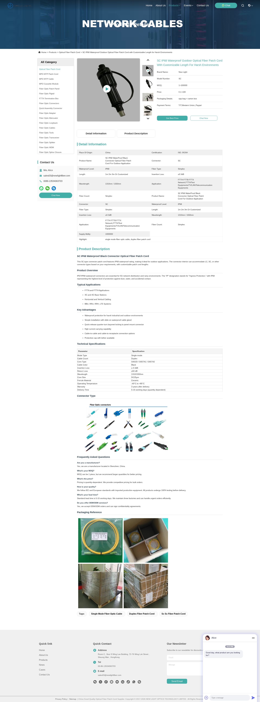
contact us (203, 5)
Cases (42, 670)
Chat (227, 5)
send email (177, 681)
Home (149, 5)
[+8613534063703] (139, 682)
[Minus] (253, 638)
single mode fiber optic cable (106, 614)
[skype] (53, 188)
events (187, 5)
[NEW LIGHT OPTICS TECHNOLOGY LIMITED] (20, 5)
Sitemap (72, 699)
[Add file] (206, 698)
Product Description (136, 133)
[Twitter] (100, 682)
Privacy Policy (61, 699)
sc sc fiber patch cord (174, 614)
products (173, 5)
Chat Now (55, 195)
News (42, 665)
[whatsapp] (41, 188)
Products (52, 52)
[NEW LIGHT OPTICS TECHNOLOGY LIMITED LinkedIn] (123, 682)
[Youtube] (117, 682)
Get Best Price (172, 118)
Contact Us (44, 674)
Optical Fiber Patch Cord (69, 52)
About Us (43, 655)
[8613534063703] (134, 682)
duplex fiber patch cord (142, 614)
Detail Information (96, 133)
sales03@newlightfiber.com (56, 176)
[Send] (253, 698)
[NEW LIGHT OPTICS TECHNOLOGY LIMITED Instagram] (111, 682)
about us (161, 5)
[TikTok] (128, 682)
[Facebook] (106, 682)
